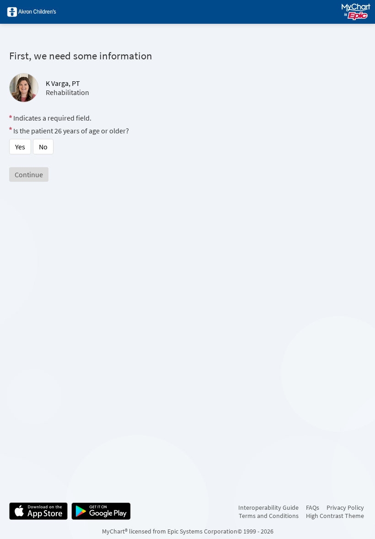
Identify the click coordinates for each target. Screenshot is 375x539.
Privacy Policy (345, 507)
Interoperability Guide (268, 507)
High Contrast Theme (335, 516)
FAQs (312, 507)
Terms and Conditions (269, 516)
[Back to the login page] (31, 12)
